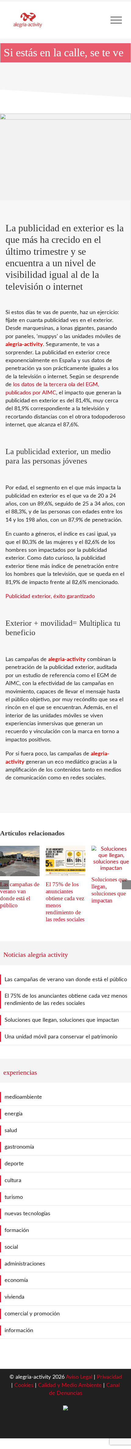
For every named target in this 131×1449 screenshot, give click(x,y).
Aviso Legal (79, 1377)
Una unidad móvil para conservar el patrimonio (61, 1036)
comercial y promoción (32, 1313)
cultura (13, 1180)
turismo (14, 1197)
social (11, 1247)
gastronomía (19, 1147)
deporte (14, 1163)
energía (14, 1113)
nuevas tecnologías (27, 1213)
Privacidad (109, 1377)
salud (11, 1130)
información (19, 1330)
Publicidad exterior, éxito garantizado (50, 596)
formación (17, 1230)
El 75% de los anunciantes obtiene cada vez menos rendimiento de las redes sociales (66, 999)
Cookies (24, 1385)
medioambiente (23, 1097)
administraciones (25, 1263)
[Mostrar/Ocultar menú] (116, 20)
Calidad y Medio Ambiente (70, 1385)
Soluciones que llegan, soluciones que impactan (62, 1020)
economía (16, 1280)
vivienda (14, 1297)
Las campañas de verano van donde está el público (66, 979)
